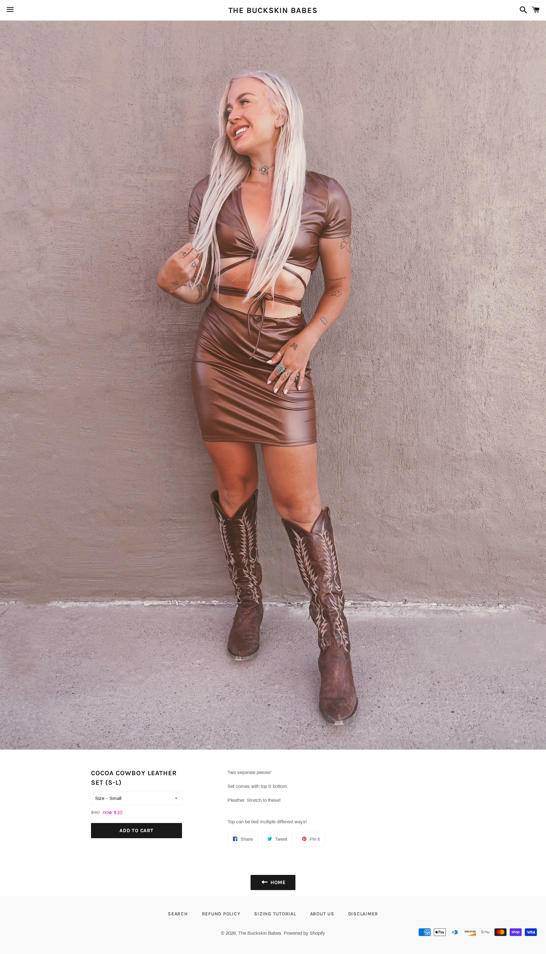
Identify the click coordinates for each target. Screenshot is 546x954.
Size (99, 798)
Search (178, 914)
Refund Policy (221, 914)
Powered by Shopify (304, 933)
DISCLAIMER (363, 914)
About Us (322, 914)
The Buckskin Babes (273, 10)
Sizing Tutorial (275, 914)
